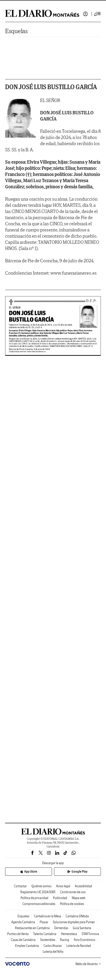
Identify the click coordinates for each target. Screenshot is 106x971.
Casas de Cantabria (23, 940)
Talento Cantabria (44, 934)
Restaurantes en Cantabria (32, 928)
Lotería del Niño (53, 952)
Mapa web (78, 898)
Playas (44, 922)
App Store (30, 871)
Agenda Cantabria (23, 922)
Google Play (79, 871)
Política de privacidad (34, 898)
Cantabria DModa (77, 916)
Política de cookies (72, 904)
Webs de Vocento (86, 964)
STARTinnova (90, 934)
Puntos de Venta (18, 934)
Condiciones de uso (73, 892)
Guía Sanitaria (82, 928)
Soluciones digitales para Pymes (74, 922)
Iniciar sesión (85, 14)
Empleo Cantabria (27, 946)
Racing (64, 940)
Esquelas (16, 31)
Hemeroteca (69, 934)
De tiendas (61, 928)
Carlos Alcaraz (52, 946)
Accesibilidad (83, 886)
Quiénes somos (41, 886)
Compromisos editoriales (38, 904)
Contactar (20, 886)
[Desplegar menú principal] (97, 14)
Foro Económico (84, 940)
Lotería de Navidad (78, 946)
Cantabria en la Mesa (47, 916)
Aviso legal (63, 886)
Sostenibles (47, 940)
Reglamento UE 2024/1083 (37, 892)
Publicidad (60, 898)
